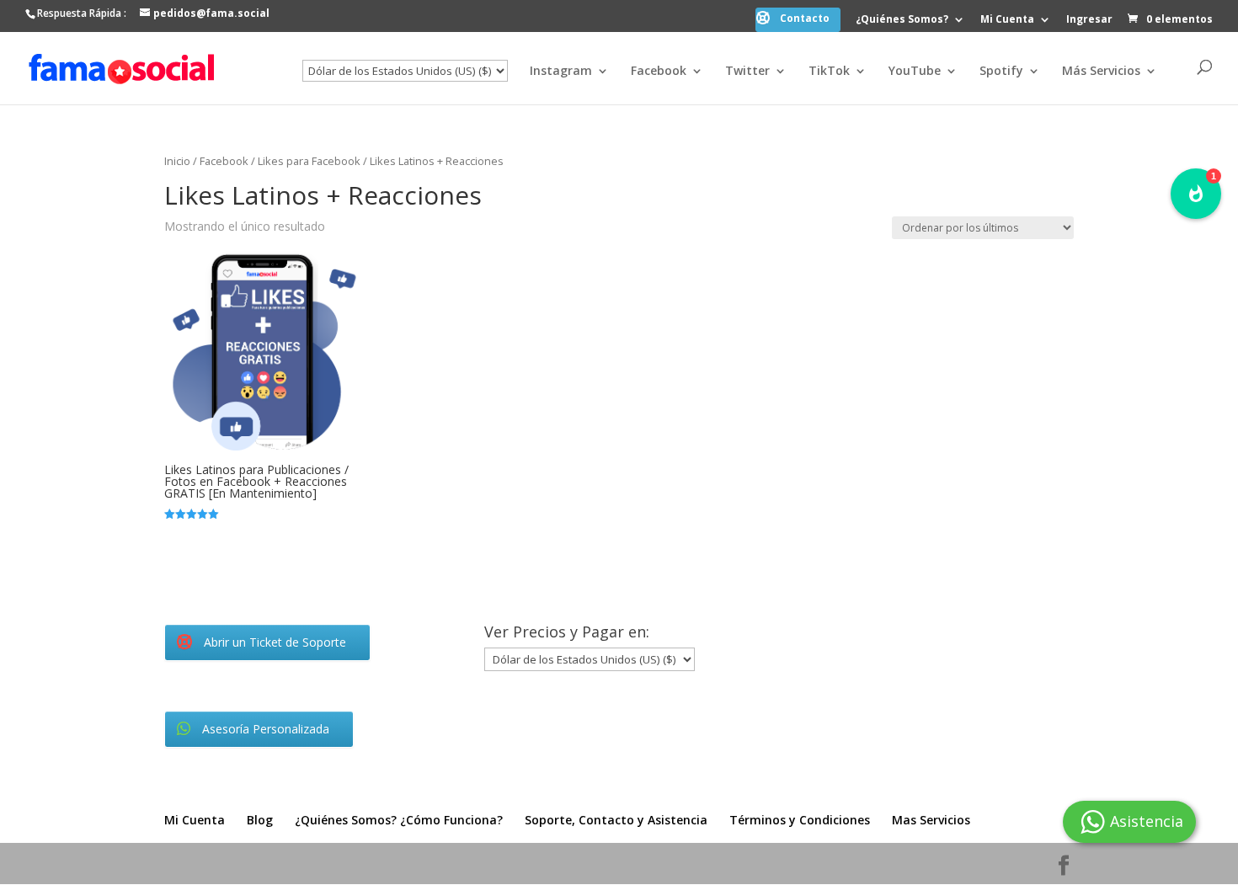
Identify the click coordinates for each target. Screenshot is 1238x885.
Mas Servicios (931, 820)
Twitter (747, 71)
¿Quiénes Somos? (902, 20)
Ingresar (1089, 20)
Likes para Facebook (309, 160)
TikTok (829, 71)
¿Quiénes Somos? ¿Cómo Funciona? (399, 820)
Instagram (561, 71)
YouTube (914, 71)
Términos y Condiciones (799, 820)
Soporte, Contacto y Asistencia (616, 820)
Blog (260, 820)
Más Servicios (1101, 71)
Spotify (1001, 71)
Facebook (658, 71)
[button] (1196, 193)
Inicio (177, 160)
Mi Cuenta (1007, 20)
